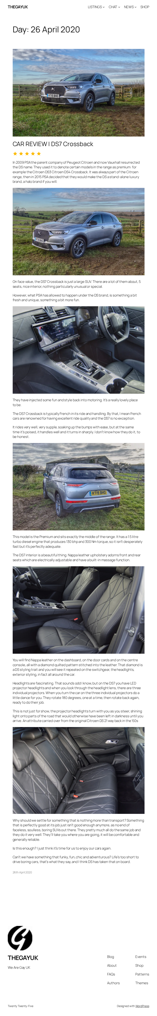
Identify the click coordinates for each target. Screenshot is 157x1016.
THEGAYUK (18, 7)
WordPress (142, 1006)
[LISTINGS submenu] (104, 7)
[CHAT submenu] (119, 7)
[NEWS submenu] (136, 7)
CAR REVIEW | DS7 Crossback (53, 143)
